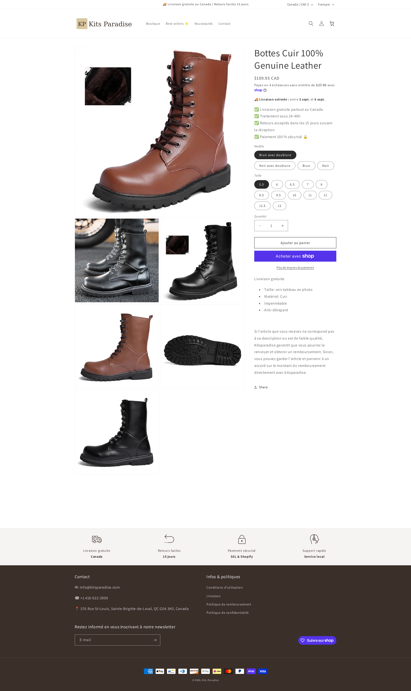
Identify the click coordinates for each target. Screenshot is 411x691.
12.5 (262, 206)
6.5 (292, 184)
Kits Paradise (210, 680)
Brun (306, 165)
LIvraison (213, 596)
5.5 (261, 184)
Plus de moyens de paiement (295, 267)
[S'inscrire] (155, 640)
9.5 (278, 195)
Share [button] (263, 387)
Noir (325, 165)
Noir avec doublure (274, 165)
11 (310, 195)
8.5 (261, 195)
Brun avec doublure (275, 155)
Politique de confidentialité (227, 612)
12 (325, 195)
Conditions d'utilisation (224, 587)
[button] (311, 23)
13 (279, 206)
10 (294, 195)
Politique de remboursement (228, 604)
